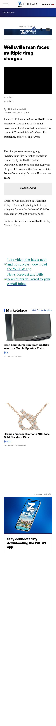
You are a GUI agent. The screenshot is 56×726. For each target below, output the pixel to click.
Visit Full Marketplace (42, 310)
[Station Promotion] (28, 32)
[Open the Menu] (5, 4)
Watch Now (47, 4)
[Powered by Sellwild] (47, 494)
